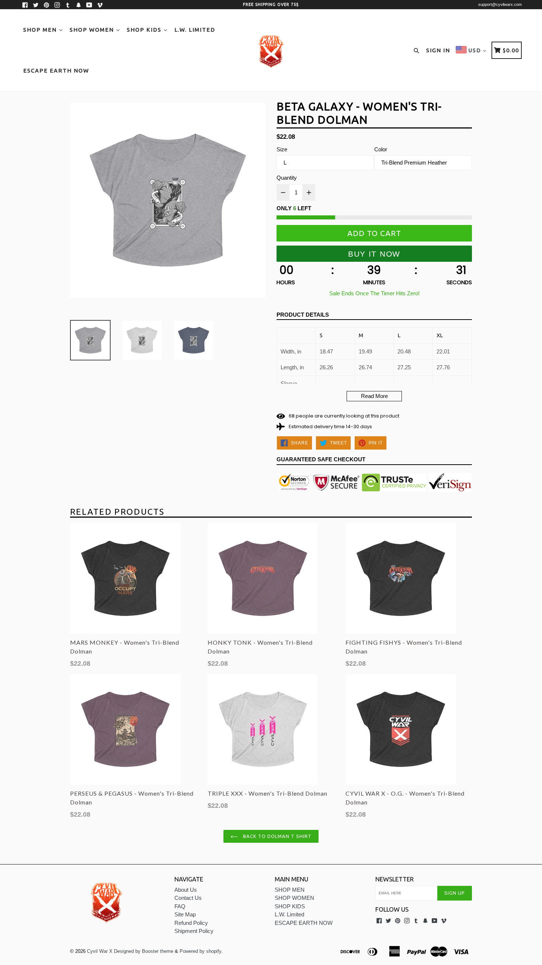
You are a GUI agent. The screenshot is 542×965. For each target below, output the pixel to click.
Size (282, 149)
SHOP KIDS (145, 30)
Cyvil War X (99, 951)
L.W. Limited (194, 30)
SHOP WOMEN (93, 30)
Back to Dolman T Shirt (277, 836)
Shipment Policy (193, 931)
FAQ (179, 906)
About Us (185, 890)
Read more (374, 396)
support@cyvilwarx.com (500, 4)
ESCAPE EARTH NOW (56, 70)
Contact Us (188, 898)
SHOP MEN (41, 30)
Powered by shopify (200, 951)
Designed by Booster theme (143, 951)
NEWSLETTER (394, 879)
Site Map (185, 914)
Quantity (287, 178)
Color (380, 149)
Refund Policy (191, 923)
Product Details (303, 314)
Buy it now (374, 254)
